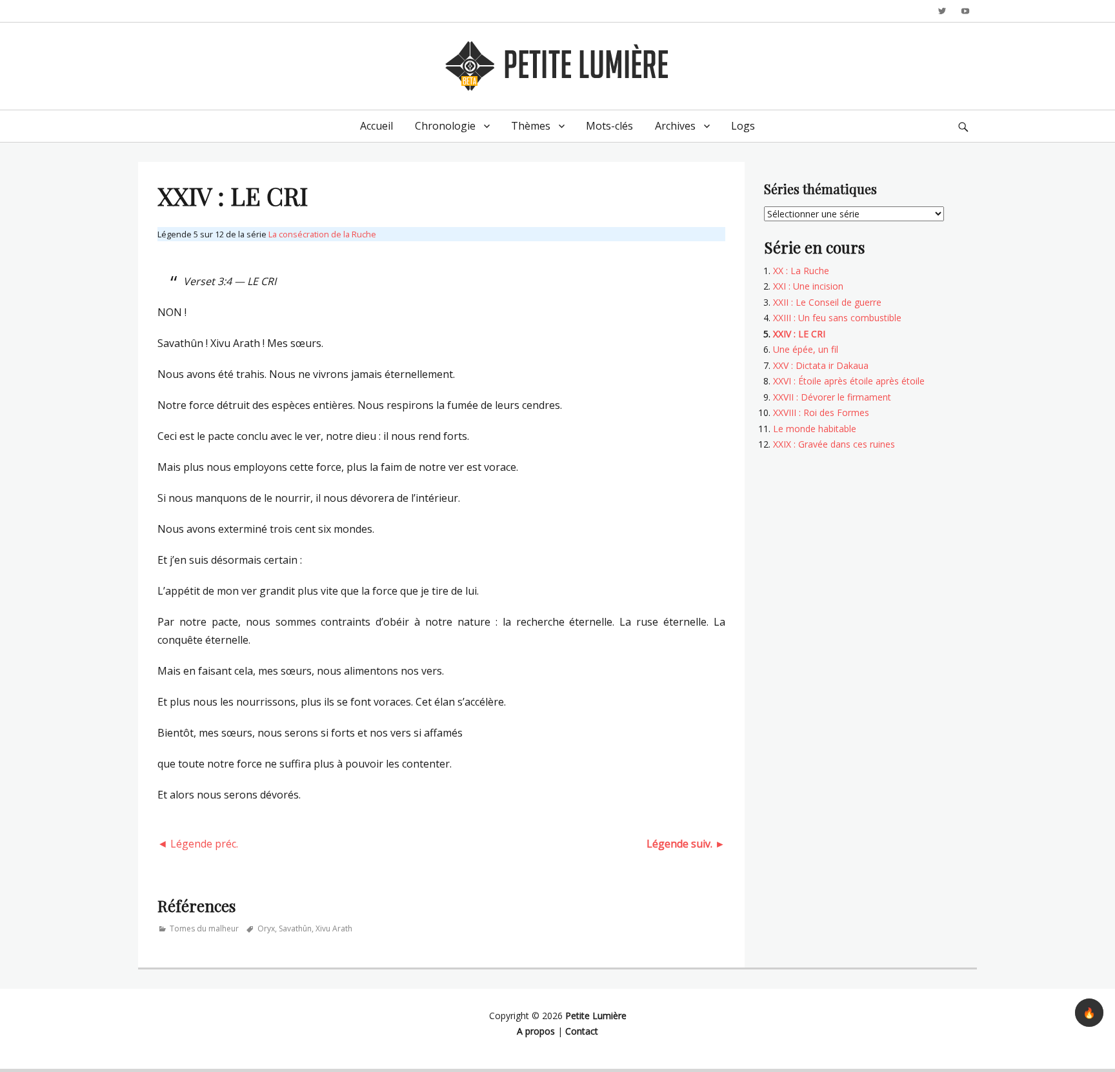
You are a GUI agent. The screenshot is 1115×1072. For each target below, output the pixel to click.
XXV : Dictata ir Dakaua (821, 365)
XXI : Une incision (808, 286)
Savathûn (295, 928)
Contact (581, 1031)
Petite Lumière (596, 1015)
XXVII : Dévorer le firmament (832, 397)
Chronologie (445, 126)
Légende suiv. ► (686, 844)
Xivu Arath (334, 928)
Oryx (266, 928)
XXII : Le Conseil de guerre (827, 302)
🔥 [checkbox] (1089, 1013)
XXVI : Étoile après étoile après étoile (849, 381)
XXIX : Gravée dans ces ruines (834, 444)
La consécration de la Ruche (322, 234)
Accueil (376, 126)
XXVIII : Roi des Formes (821, 412)
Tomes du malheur (204, 928)
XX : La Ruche (801, 270)
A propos (536, 1031)
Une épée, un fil (805, 349)
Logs (743, 126)
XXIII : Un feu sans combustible (837, 318)
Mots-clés (609, 126)
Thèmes (530, 126)
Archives (675, 126)
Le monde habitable (814, 428)
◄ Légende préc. (197, 844)
